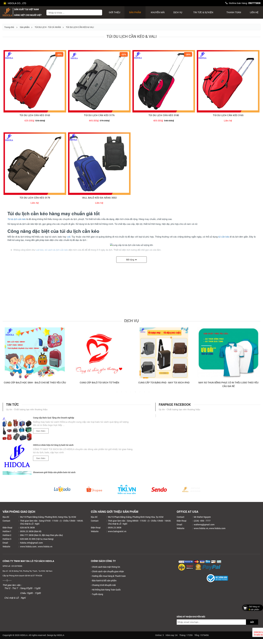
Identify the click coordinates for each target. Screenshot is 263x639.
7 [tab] (144, 393)
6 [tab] (140, 393)
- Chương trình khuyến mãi (103, 585)
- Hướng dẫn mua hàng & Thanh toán (108, 575)
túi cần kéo (223, 236)
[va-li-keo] (99, 163)
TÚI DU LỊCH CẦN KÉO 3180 (164, 115)
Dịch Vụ (177, 12)
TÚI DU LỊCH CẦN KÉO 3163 (35, 115)
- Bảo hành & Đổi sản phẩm (103, 580)
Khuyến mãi (158, 12)
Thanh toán (233, 12)
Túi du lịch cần (14, 219)
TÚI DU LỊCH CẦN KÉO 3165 (228, 115)
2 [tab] (122, 393)
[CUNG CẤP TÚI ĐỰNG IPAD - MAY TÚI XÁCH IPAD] (145, 353)
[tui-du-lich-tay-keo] (163, 81)
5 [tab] (135, 393)
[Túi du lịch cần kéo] (35, 163)
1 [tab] (117, 393)
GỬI (252, 622)
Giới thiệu (114, 12)
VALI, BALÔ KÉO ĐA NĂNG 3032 (99, 197)
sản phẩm (254, 608)
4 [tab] (131, 393)
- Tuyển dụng (97, 594)
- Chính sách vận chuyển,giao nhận (107, 571)
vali (68, 236)
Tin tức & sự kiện (203, 12)
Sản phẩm (135, 12)
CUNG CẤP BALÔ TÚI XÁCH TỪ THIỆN (80, 382)
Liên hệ (254, 12)
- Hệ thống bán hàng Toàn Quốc (106, 589)
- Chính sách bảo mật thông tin (105, 566)
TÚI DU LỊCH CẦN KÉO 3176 (99, 115)
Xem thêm (40, 420)
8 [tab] (149, 393)
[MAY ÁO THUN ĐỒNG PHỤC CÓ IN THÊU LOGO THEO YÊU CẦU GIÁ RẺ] (209, 353)
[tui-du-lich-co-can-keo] (228, 81)
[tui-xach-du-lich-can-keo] (35, 81)
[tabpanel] (80, 357)
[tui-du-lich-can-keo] (99, 81)
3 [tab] (126, 393)
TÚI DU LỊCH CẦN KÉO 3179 (35, 197)
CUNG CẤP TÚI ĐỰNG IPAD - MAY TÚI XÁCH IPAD (144, 382)
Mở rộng (130, 259)
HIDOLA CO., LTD (16, 3)
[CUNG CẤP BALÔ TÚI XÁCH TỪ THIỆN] (80, 353)
